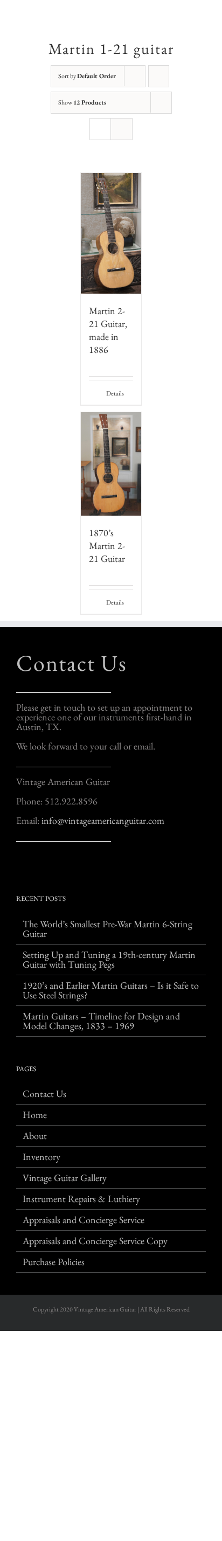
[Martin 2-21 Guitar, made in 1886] (111, 233)
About (35, 1136)
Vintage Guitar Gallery (65, 1178)
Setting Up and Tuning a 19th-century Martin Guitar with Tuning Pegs (109, 959)
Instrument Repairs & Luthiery (81, 1199)
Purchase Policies (54, 1262)
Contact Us (71, 663)
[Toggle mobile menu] (201, 16)
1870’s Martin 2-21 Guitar (107, 545)
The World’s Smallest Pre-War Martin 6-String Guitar (107, 929)
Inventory (41, 1157)
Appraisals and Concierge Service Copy (95, 1241)
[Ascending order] (158, 76)
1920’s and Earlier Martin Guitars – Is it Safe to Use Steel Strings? (111, 990)
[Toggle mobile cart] (182, 16)
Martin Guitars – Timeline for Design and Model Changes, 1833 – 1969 (101, 1021)
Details (115, 393)
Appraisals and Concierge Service (83, 1220)
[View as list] (121, 129)
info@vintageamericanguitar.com (102, 820)
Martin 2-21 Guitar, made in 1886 (108, 330)
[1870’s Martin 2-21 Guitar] (111, 464)
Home (35, 1115)
